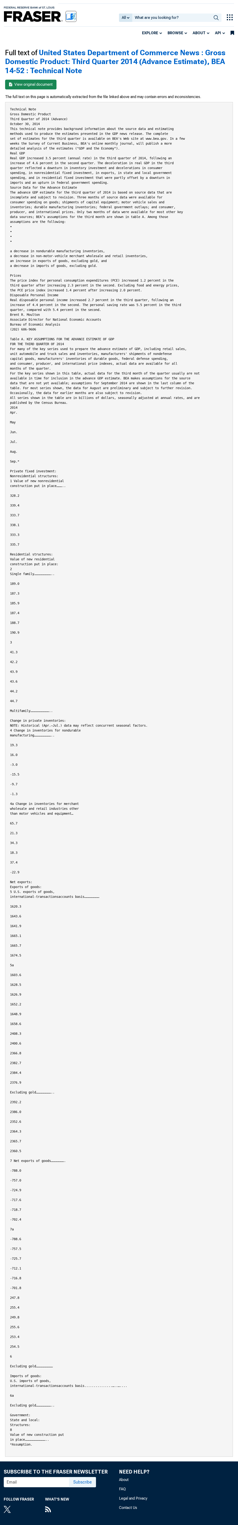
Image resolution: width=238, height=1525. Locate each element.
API (218, 33)
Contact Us (128, 1507)
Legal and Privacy (133, 1498)
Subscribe (82, 1482)
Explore (150, 33)
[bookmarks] (232, 33)
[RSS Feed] (57, 1510)
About (199, 33)
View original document (33, 84)
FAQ (122, 1489)
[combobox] (171, 18)
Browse (175, 33)
